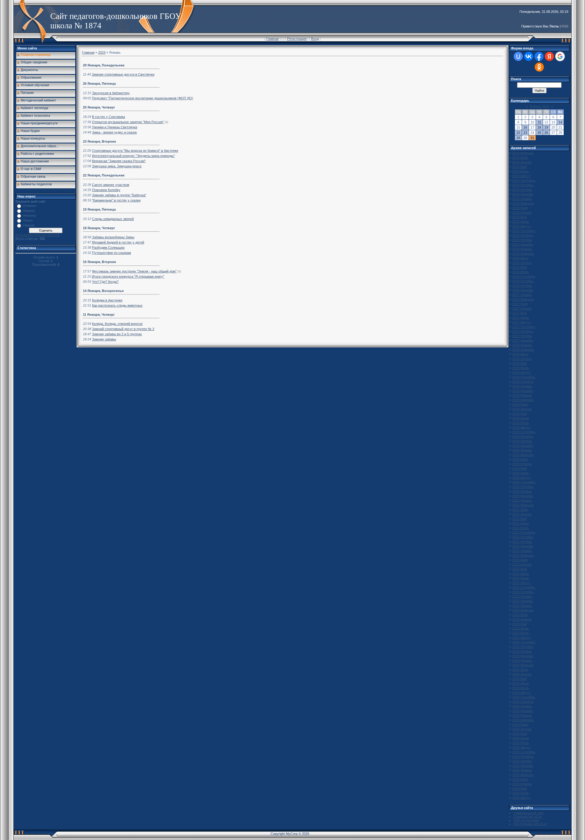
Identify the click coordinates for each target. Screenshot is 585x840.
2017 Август (521, 322)
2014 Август (521, 176)
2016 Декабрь (522, 290)
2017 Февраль (523, 299)
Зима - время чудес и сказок (114, 132)
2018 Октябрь (523, 381)
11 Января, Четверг (99, 314)
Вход (315, 39)
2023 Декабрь (522, 656)
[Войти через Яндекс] (549, 56)
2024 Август (521, 692)
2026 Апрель (522, 784)
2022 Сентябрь (523, 587)
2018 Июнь (520, 368)
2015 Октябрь (523, 235)
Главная (272, 39)
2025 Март (520, 724)
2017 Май (519, 313)
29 (518, 138)
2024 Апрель (522, 674)
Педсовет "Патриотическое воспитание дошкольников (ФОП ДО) (142, 98)
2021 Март (520, 509)
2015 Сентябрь (523, 231)
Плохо (28, 220)
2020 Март (520, 459)
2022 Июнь (520, 573)
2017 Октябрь (523, 331)
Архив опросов (47, 235)
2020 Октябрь (523, 487)
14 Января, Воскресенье (103, 291)
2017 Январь (522, 295)
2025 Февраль (523, 720)
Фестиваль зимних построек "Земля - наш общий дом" (134, 271)
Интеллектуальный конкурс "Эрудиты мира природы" (133, 156)
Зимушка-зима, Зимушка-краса (116, 166)
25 (539, 132)
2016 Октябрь (523, 281)
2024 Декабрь (522, 711)
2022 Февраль (523, 555)
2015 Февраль (523, 203)
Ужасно (28, 225)
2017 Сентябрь (523, 327)
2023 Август (521, 637)
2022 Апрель (522, 564)
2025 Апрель (522, 729)
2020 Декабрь (522, 496)
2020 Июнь (520, 473)
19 (546, 127)
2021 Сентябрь (523, 532)
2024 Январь (522, 660)
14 (560, 122)
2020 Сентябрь (523, 482)
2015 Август (521, 226)
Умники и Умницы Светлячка (114, 127)
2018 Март (520, 354)
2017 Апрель (522, 308)
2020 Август (521, 477)
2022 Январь (522, 551)
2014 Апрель (522, 162)
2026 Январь (522, 770)
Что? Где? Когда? (105, 281)
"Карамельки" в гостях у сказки (116, 200)
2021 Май (519, 519)
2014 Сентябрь (523, 180)
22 (518, 132)
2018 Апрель (522, 359)
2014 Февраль (523, 153)
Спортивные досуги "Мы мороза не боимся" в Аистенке (135, 150)
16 (525, 127)
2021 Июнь (520, 523)
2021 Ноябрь (522, 541)
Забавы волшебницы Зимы (113, 237)
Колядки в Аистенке (107, 300)
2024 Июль (520, 688)
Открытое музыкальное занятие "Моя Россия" (128, 122)
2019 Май (519, 413)
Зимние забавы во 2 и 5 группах (117, 334)
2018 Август (521, 372)
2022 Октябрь (523, 592)
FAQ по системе (526, 820)
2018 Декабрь (522, 391)
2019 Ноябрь (522, 441)
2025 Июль (520, 743)
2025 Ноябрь (522, 761)
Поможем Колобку (106, 190)
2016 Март (520, 258)
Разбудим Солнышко (108, 247)
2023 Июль (520, 633)
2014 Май (519, 167)
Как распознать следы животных (117, 305)
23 (525, 132)
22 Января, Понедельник (104, 175)
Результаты (25, 235)
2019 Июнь (520, 418)
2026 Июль (520, 793)
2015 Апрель (522, 212)
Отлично (29, 206)
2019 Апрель (522, 409)
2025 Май (519, 733)
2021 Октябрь (523, 537)
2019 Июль (520, 423)
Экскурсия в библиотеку (111, 93)
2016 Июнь (520, 272)
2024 (101, 52)
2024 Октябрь (523, 701)
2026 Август (521, 797)
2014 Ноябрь (522, 189)
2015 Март (520, 208)
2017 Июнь (520, 317)
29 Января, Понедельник (104, 65)
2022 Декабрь (522, 601)
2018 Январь (522, 345)
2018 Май (519, 363)
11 (539, 122)
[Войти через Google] (560, 56)
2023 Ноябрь (522, 651)
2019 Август (521, 427)
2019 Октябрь (523, 436)
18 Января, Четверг (99, 228)
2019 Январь (522, 395)
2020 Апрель (522, 464)
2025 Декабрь (522, 765)
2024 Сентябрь (523, 697)
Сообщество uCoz (528, 816)
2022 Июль (520, 578)
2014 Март (520, 157)
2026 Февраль (523, 775)
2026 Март (520, 779)
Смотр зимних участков (110, 185)
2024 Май (519, 679)
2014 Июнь (520, 171)
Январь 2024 (539, 107)
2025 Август (521, 747)
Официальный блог (529, 813)
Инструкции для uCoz (530, 824)
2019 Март (520, 404)
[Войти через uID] (518, 56)
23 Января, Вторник (99, 141)
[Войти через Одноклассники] (539, 67)
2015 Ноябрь (522, 240)
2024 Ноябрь (522, 706)
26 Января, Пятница (99, 83)
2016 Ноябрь (522, 285)
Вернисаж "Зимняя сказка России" (119, 161)
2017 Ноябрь (522, 336)
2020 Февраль (523, 455)
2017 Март (520, 304)
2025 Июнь (520, 738)
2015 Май (519, 217)
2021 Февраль (523, 505)
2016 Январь (522, 249)
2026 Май (519, 788)
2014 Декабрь (522, 194)
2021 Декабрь (522, 546)
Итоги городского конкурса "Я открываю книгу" (128, 276)
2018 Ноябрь (522, 386)
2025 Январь (522, 715)
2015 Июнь (520, 221)
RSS (565, 26)
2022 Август (521, 583)
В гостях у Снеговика (108, 117)
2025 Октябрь (523, 756)
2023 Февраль (523, 610)
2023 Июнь (520, 628)
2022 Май (519, 569)
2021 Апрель (522, 514)
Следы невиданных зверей (113, 219)
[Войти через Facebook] (539, 56)
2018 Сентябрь (523, 377)
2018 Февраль (523, 349)
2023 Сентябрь (523, 642)
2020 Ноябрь (522, 491)
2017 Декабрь (522, 340)
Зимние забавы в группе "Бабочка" (119, 195)
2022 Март (520, 560)
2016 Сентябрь (523, 276)
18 (539, 127)
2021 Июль (520, 528)
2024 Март (520, 669)
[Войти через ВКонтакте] (528, 56)
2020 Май (519, 468)
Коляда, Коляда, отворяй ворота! (117, 324)
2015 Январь (522, 199)
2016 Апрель (522, 263)
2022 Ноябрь (522, 596)
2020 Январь (522, 450)
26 (546, 132)
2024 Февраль (523, 665)
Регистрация (297, 39)
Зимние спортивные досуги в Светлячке (123, 74)
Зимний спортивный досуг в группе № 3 (123, 329)
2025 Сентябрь (523, 752)
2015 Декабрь (522, 244)
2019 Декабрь (522, 445)
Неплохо (29, 215)
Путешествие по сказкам (111, 252)
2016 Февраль (523, 253)
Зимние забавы (104, 339)
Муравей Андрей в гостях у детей (118, 242)
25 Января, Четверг (99, 107)
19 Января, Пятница (99, 209)
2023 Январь (522, 605)
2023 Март (520, 615)
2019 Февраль (523, 400)
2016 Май (519, 267)
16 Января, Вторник (99, 262)
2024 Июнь (520, 683)
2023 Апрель (522, 619)
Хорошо (29, 210)
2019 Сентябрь (523, 432)
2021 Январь (522, 500)
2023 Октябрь (523, 647)
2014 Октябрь (523, 185)
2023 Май (519, 624)
